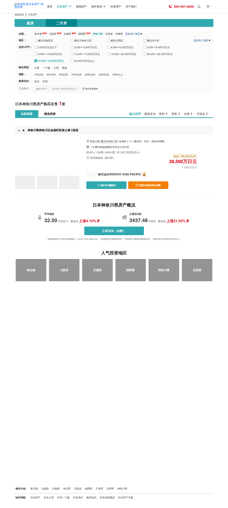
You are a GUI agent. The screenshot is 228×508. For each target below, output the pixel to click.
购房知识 (91, 497)
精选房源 (50, 114)
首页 (49, 6)
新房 (30, 22)
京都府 (67, 33)
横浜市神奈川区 (109, 141)
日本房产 (62, 6)
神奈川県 (98, 33)
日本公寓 (49, 497)
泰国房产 (81, 6)
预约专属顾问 (108, 185)
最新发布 (150, 114)
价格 (187, 114)
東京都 (38, 33)
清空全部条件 (91, 88)
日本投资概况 (107, 497)
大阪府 (52, 33)
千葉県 (99, 488)
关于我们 (131, 6)
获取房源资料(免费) (150, 185)
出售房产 (115, 6)
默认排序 (135, 114)
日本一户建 (63, 497)
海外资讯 (96, 6)
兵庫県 (110, 488)
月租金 (200, 114)
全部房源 (26, 114)
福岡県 (82, 33)
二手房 (61, 22)
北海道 (109, 33)
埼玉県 (67, 488)
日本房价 (78, 497)
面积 (162, 114)
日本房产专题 (125, 497)
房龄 (174, 114)
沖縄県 (119, 33)
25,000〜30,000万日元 (63, 88)
